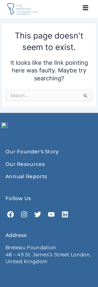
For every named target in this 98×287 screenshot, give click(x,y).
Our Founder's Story (32, 152)
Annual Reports (26, 177)
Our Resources (25, 164)
